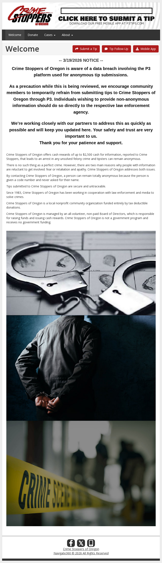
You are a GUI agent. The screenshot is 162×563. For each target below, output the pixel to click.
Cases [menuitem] (48, 35)
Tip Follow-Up (118, 49)
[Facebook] (71, 544)
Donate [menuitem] (33, 35)
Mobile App (147, 49)
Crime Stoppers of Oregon (81, 549)
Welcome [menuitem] (14, 35)
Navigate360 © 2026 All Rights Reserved (81, 553)
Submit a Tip (87, 49)
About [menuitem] (66, 35)
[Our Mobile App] (91, 544)
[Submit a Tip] (81, 15)
